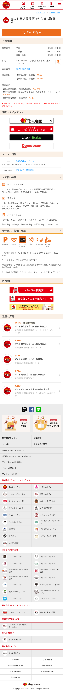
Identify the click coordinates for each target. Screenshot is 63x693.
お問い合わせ (47, 659)
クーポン (6, 444)
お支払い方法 (9, 177)
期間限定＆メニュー (10, 438)
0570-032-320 (23, 69)
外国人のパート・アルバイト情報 (15, 456)
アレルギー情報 (8, 474)
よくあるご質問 (40, 444)
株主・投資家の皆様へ (16, 665)
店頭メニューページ (25, 161)
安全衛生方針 (16, 677)
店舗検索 (51, 6)
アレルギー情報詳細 (25, 170)
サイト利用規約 (15, 671)
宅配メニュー (32, 7)
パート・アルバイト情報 (12, 450)
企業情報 (15, 659)
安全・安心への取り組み (12, 462)
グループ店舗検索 (9, 468)
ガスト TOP (40, 12)
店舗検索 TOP (54, 12)
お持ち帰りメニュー (42, 7)
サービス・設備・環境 (14, 230)
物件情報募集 (47, 665)
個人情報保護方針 (47, 671)
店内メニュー (23, 7)
